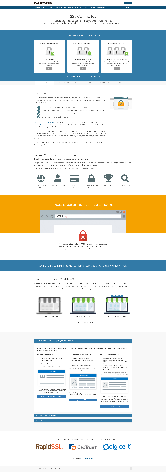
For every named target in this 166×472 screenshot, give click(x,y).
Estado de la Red (89, 7)
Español (111, 3)
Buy (49, 68)
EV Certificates (44, 124)
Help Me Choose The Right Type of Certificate (55, 341)
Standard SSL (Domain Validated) (45, 122)
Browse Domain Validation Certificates (51, 396)
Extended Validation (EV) (102, 83)
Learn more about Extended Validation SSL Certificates (83, 323)
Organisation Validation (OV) (83, 83)
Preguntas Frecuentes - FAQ (72, 7)
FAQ (40, 421)
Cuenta (127, 7)
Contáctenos (101, 7)
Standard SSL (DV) (64, 83)
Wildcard (121, 83)
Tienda (50, 7)
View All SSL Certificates (47, 415)
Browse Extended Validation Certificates (114, 407)
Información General (44, 83)
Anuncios (59, 7)
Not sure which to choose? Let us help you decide (83, 76)
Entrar (119, 3)
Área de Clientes (40, 7)
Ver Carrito (128, 3)
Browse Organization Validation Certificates (83, 400)
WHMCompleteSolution (86, 458)
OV (35, 124)
